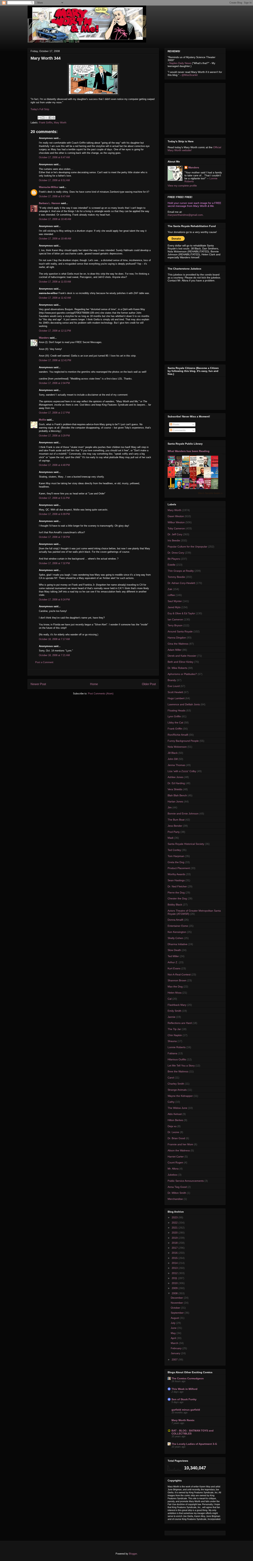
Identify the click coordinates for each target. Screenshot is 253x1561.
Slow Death (174, 950)
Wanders (44, 337)
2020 (175, 1232)
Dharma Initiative (177, 944)
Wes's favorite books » (210, 493)
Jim (170, 807)
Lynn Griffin (174, 716)
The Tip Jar (174, 1029)
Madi (170, 837)
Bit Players (174, 558)
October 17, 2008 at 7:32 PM (54, 563)
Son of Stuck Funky (184, 1399)
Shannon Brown (177, 980)
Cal (170, 998)
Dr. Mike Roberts (177, 667)
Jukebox (172, 1174)
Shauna (172, 1041)
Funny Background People (183, 740)
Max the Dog (175, 986)
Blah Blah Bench (177, 795)
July (173, 1322)
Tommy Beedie (176, 576)
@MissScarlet (190, 74)
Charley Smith (176, 1083)
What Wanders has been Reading (188, 451)
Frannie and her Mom (180, 1144)
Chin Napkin (175, 1035)
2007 (175, 1359)
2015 (175, 1257)
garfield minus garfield (186, 1409)
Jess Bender (175, 825)
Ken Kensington (177, 931)
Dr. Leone (173, 1132)
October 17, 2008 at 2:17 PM (54, 412)
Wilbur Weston (176, 522)
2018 (175, 1242)
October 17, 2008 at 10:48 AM (55, 238)
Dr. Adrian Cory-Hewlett (181, 583)
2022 (175, 1222)
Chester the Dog (177, 898)
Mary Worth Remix (183, 1420)
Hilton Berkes (175, 1120)
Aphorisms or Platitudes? (182, 674)
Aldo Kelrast (175, 1114)
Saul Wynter (175, 601)
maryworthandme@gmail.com (185, 214)
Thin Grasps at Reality (181, 570)
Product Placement (179, 868)
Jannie (171, 1016)
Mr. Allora (173, 1168)
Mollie (42, 419)
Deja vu (172, 1126)
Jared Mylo (174, 607)
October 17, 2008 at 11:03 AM (55, 281)
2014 (175, 1262)
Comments (179, 430)
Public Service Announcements (186, 1180)
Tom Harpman (176, 856)
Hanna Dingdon (177, 637)
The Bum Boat (176, 819)
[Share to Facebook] (50, 118)
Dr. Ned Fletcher (177, 886)
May (174, 1333)
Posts (175, 424)
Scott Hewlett (175, 692)
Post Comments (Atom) (100, 693)
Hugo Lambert (176, 698)
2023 (175, 1217)
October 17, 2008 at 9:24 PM (54, 599)
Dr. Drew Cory (176, 552)
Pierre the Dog (176, 892)
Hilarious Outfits (177, 1059)
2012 (175, 1273)
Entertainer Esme (178, 925)
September (177, 1312)
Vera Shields (175, 789)
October (176, 1307)
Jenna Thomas (176, 765)
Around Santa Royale (180, 631)
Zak (170, 589)
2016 (175, 1252)
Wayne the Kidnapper (180, 1095)
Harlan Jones (175, 801)
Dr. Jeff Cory (175, 534)
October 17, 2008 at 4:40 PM (54, 465)
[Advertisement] (195, 108)
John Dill (173, 758)
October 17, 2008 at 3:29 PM (54, 435)
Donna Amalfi (175, 919)
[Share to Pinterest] (53, 118)
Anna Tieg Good (177, 1186)
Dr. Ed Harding (176, 783)
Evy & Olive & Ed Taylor (181, 613)
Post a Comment (44, 662)
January (176, 1353)
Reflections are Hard (180, 1022)
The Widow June (177, 1107)
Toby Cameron (176, 528)
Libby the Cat (175, 722)
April (174, 1338)
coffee (171, 595)
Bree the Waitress (178, 1071)
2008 (175, 1293)
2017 (175, 1247)
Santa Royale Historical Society (186, 843)
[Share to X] (46, 118)
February (176, 1348)
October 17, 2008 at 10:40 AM (55, 219)
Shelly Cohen (175, 938)
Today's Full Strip (40, 109)
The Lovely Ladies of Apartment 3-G (194, 1443)
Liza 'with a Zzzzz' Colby (182, 771)
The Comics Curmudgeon (188, 1378)
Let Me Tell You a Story (181, 1065)
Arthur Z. (173, 962)
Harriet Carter (176, 1156)
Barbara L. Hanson (49, 203)
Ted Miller (173, 956)
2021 (175, 1227)
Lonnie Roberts (177, 1047)
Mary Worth (60, 122)
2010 (175, 1283)
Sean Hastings (176, 880)
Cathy (171, 1101)
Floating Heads (176, 710)
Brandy (172, 680)
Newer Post (38, 684)
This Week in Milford (184, 1388)
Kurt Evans (174, 968)
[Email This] (39, 118)
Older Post (149, 684)
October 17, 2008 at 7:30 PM (54, 537)
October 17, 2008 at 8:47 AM (54, 157)
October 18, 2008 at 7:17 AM (54, 639)
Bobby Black (175, 904)
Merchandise (175, 1198)
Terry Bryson (175, 625)
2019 (175, 1237)
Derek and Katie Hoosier (182, 655)
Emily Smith (174, 1010)
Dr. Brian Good (176, 1138)
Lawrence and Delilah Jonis (184, 704)
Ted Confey (174, 849)
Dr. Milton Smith (177, 1192)
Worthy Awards (176, 874)
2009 (175, 1288)
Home (94, 684)
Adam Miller (175, 649)
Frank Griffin (45, 122)
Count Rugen (175, 1162)
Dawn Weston (176, 516)
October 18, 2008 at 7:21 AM (54, 655)
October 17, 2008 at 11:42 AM (55, 297)
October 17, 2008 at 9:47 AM (54, 196)
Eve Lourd (174, 686)
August (175, 1317)
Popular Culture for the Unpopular (187, 546)
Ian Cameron (175, 619)
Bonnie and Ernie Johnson (183, 813)
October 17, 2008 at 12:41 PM (55, 360)
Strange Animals (177, 1089)
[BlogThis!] (43, 118)
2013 (175, 1267)
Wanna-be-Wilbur (49, 187)
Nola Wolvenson (177, 746)
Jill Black (173, 752)
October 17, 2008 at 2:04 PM (54, 383)
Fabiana (172, 1053)
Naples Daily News (180, 63)
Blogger (133, 1553)
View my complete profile (182, 185)
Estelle (171, 564)
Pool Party (174, 831)
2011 (175, 1278)
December (177, 1297)
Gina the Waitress (178, 643)
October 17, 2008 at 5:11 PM (54, 498)
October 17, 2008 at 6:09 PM (54, 514)
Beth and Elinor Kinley (180, 661)
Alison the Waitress (179, 1150)
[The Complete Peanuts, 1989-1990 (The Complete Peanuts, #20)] (186, 472)
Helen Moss (175, 992)
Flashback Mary (177, 1004)
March (175, 1343)
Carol (171, 1077)
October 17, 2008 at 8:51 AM (54, 180)
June (174, 1327)
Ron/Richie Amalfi (178, 734)
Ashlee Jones (175, 777)
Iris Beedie (174, 540)
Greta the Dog (176, 862)
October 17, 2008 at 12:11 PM (55, 330)
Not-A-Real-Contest (179, 974)
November (177, 1302)
